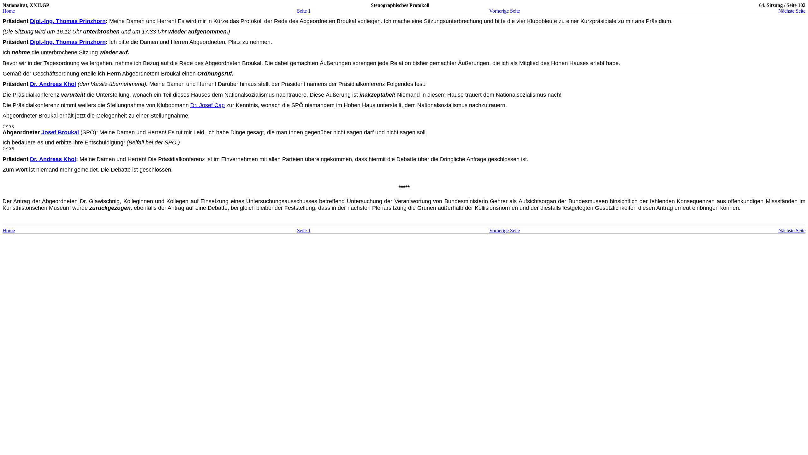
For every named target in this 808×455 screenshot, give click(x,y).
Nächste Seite (791, 11)
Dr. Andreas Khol (53, 84)
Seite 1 (304, 11)
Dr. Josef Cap (207, 105)
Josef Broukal (60, 132)
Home (9, 11)
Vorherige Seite (504, 11)
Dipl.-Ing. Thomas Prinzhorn (68, 21)
